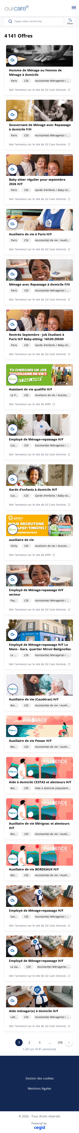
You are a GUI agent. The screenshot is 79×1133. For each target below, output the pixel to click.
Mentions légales (39, 1088)
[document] (39, 69)
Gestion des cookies (40, 1078)
